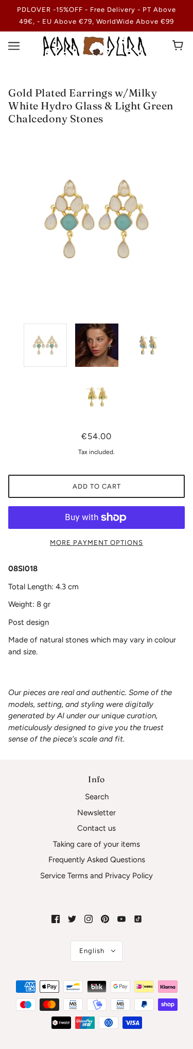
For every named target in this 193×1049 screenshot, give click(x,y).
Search (97, 796)
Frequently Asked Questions (96, 859)
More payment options (96, 542)
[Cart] (179, 46)
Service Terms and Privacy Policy (96, 875)
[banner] (94, 45)
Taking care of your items (96, 844)
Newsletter (96, 812)
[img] (55, 919)
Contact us (96, 828)
